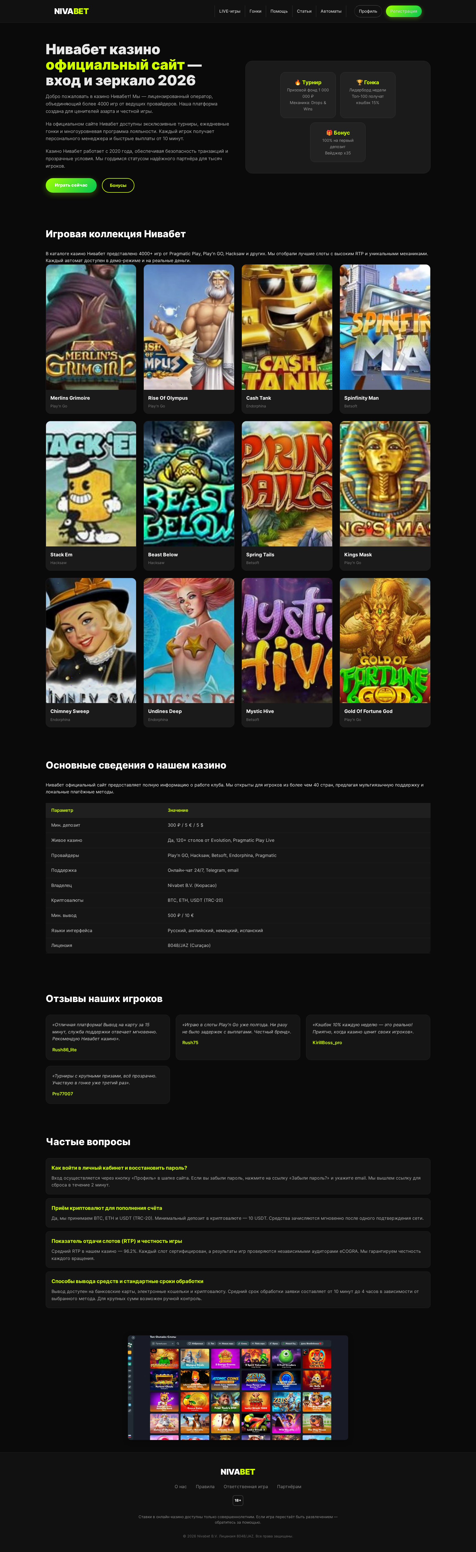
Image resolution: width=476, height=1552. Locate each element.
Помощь (279, 11)
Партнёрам (289, 1486)
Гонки (255, 11)
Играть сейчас (71, 185)
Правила (205, 1486)
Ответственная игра (246, 1486)
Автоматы (331, 11)
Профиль (368, 11)
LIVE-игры (229, 11)
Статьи (304, 11)
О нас (181, 1486)
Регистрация (403, 11)
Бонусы (118, 185)
